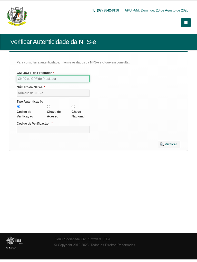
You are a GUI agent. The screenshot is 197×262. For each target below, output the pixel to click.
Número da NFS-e (31, 87)
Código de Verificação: (35, 123)
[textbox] (53, 78)
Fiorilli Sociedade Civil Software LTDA (82, 239)
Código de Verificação (25, 114)
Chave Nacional (78, 114)
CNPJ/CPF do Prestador (35, 73)
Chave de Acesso (54, 114)
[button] (169, 144)
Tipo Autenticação (30, 101)
